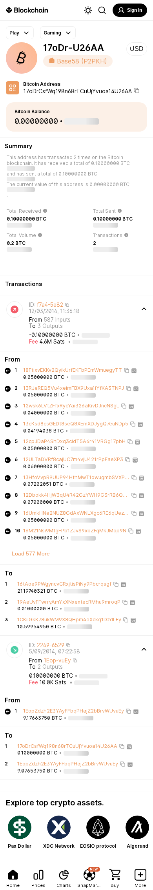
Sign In (134, 10)
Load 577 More (31, 553)
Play (14, 33)
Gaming (52, 33)
